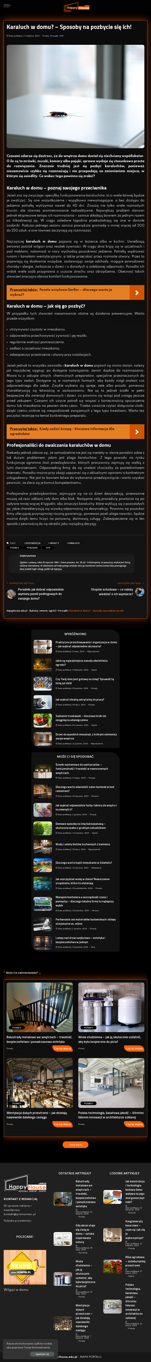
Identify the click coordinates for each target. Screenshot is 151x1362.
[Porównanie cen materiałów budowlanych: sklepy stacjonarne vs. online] (43, 924)
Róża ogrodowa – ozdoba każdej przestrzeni (135, 1261)
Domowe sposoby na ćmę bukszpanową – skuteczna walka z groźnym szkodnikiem (81, 826)
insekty (54, 543)
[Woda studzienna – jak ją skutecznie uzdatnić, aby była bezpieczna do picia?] (111, 1007)
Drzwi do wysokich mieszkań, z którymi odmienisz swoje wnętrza (86, 736)
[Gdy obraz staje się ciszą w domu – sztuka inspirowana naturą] (63, 1239)
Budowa (132, 1213)
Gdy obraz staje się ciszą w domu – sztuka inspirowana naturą (85, 1233)
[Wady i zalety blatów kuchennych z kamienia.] (43, 847)
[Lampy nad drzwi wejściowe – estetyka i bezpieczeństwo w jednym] (43, 943)
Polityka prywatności (17, 1220)
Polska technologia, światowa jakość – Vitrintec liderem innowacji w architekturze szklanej (111, 1115)
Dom (93, 947)
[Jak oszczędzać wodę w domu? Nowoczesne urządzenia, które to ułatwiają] (43, 884)
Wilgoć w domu (16, 1290)
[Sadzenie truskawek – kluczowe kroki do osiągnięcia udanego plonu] (43, 720)
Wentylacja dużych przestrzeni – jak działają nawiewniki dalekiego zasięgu (37, 1115)
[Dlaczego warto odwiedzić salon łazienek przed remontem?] (43, 791)
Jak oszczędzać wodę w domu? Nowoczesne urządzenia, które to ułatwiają (83, 881)
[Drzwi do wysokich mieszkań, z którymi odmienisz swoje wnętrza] (43, 739)
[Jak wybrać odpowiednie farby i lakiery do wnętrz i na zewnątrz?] (43, 810)
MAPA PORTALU (90, 1357)
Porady (46, 36)
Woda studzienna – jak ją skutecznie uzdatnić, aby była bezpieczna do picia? (109, 1039)
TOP (61, 36)
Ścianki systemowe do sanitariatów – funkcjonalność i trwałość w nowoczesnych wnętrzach (82, 768)
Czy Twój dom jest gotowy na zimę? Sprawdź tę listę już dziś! (85, 681)
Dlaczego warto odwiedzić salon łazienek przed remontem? (85, 789)
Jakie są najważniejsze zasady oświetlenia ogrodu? (82, 663)
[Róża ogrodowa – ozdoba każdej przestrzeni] (112, 1267)
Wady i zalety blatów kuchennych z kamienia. (83, 844)
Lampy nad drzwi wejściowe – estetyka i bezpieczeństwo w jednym (80, 940)
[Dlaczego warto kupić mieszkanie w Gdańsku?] (43, 865)
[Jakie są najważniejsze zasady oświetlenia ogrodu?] (43, 665)
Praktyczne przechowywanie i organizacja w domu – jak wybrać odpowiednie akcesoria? (86, 644)
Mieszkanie (96, 868)
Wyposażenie (93, 651)
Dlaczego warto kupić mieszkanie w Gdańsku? (84, 863)
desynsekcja (33, 543)
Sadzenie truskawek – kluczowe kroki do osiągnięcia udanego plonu (81, 718)
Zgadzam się (42, 1354)
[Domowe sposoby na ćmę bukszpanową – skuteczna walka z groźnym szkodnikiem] (43, 828)
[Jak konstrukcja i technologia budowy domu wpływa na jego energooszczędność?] (112, 1197)
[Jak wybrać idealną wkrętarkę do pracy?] (43, 702)
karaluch (74, 543)
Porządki (54, 36)
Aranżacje (83, 1253)
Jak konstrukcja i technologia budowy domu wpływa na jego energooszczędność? (135, 1191)
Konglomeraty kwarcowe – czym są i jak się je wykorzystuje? (135, 1229)
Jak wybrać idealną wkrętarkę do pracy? (80, 699)
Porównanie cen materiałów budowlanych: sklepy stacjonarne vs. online (86, 921)
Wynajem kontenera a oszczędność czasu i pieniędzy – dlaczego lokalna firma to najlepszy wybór (85, 901)
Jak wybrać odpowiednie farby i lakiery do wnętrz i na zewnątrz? (86, 807)
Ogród (94, 670)
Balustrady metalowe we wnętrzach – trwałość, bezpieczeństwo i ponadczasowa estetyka (39, 1039)
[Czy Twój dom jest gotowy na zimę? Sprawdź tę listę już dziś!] (43, 684)
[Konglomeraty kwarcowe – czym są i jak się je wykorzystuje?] (112, 1235)
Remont (95, 796)
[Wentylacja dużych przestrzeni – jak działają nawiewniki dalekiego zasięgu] (40, 1083)
